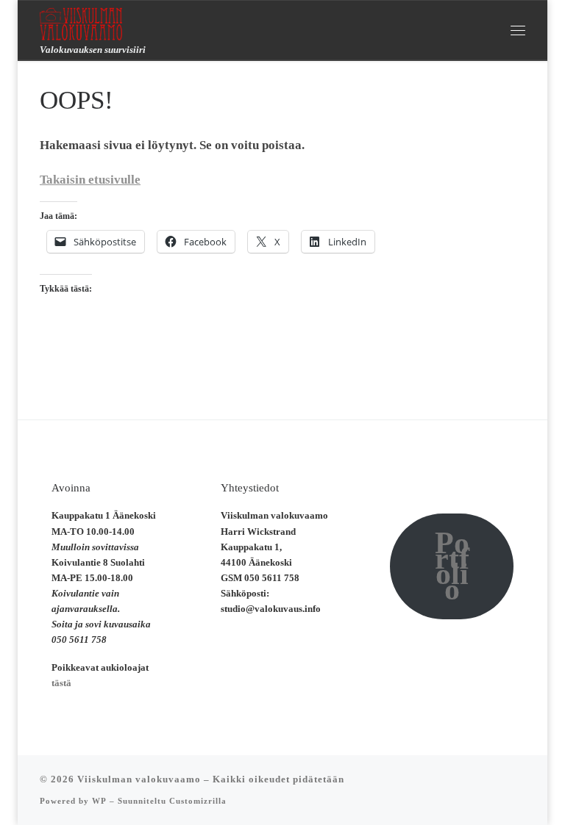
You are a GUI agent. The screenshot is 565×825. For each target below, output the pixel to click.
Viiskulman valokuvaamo (139, 779)
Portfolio (452, 566)
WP (99, 800)
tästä (61, 683)
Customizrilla (198, 800)
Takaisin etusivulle (90, 180)
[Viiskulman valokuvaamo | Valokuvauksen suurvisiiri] (81, 22)
